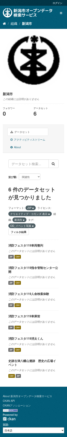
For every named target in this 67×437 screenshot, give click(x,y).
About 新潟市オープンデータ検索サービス (27, 396)
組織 (14, 23)
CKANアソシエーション (17, 405)
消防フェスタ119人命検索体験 (28, 294)
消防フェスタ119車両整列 (25, 245)
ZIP (10, 256)
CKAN (9, 419)
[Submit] (54, 163)
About (17, 147)
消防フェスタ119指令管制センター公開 (33, 270)
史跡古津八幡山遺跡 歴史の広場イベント (32, 363)
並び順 (12, 177)
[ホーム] (4, 23)
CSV (18, 256)
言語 (5, 424)
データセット (22, 132)
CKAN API (9, 401)
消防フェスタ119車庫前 (24, 316)
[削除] (33, 207)
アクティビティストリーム (29, 139)
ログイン (57, 3)
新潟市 (27, 23)
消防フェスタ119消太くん (25, 338)
